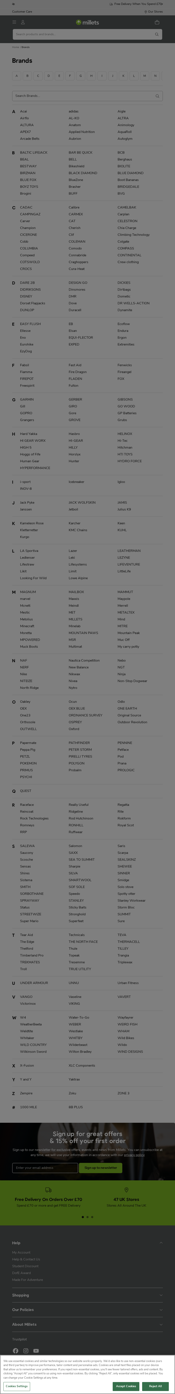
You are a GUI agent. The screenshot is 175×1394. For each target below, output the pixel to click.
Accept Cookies (126, 1386)
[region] (87, 1374)
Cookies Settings (17, 1386)
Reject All (155, 1386)
